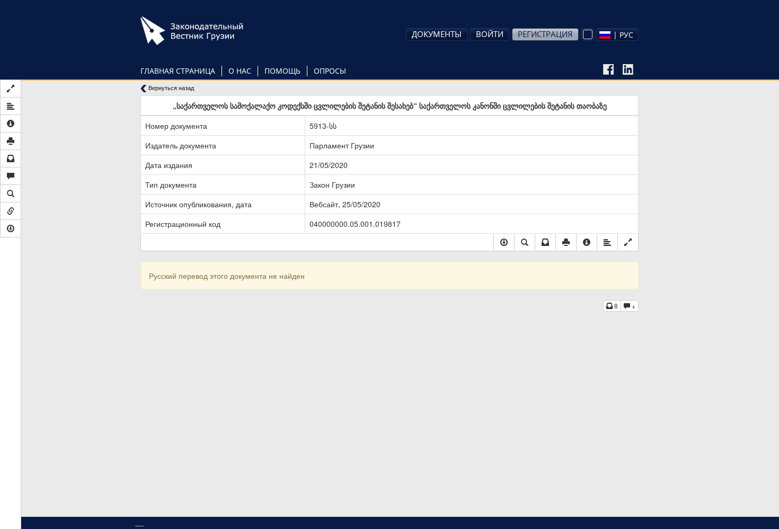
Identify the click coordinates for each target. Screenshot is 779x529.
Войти (489, 34)
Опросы (330, 71)
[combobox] (617, 34)
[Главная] (206, 30)
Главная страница (177, 71)
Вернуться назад (170, 88)
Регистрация (545, 34)
